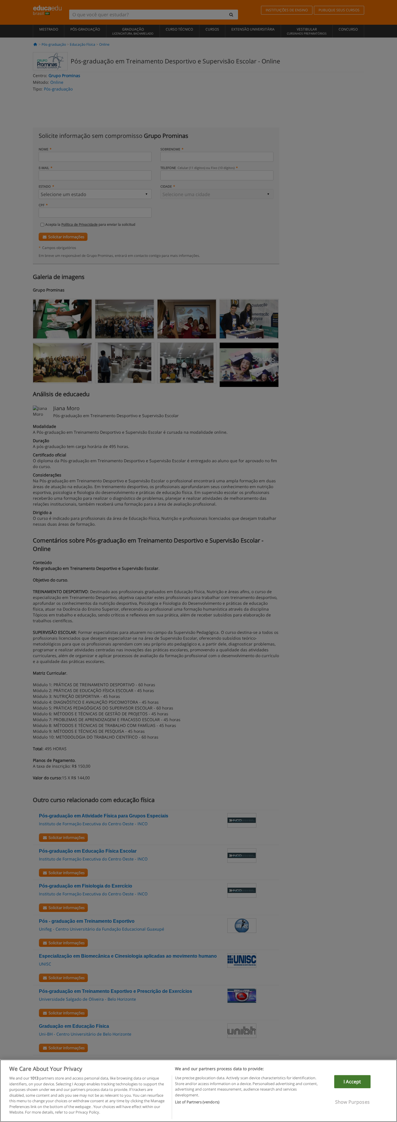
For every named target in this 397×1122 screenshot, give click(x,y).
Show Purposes (352, 1102)
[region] (198, 1090)
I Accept (352, 1081)
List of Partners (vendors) (197, 1102)
